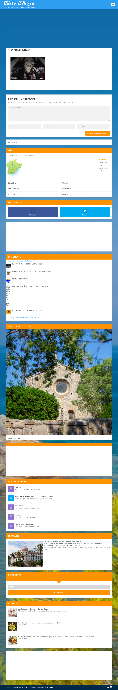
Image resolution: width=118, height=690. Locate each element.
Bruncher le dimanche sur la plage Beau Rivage (34, 496)
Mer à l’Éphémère (20, 279)
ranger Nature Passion (24, 524)
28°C (13, 164)
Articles (26, 489)
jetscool (18, 515)
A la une (47, 543)
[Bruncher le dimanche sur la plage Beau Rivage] (11, 498)
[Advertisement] (59, 26)
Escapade (95, 543)
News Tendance (35, 489)
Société (70, 545)
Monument (48, 545)
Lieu (101, 543)
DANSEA (18, 487)
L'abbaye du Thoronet (15, 438)
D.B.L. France (22, 687)
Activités (54, 543)
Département (84, 543)
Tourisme (77, 545)
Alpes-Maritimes (21, 318)
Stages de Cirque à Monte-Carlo (27, 310)
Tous (10, 318)
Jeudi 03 (65, 194)
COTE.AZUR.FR (47, 687)
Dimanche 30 (13, 188)
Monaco (33, 318)
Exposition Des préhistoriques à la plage (31, 271)
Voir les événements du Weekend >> (22, 261)
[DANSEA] (11, 489)
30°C (20, 166)
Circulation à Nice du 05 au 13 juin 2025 (30, 286)
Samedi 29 (12, 183)
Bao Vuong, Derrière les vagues (27, 264)
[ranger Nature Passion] (11, 526)
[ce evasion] (11, 507)
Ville (83, 545)
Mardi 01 (65, 183)
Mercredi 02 (66, 188)
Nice (42, 499)
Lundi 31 (11, 194)
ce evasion (19, 506)
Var (39, 318)
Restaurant (48, 499)
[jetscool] (11, 517)
